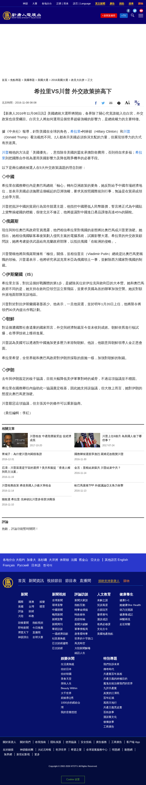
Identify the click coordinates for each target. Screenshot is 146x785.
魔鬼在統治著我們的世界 (118, 683)
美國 (20, 606)
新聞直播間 (109, 15)
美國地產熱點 (105, 633)
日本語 (35, 565)
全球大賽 (38, 637)
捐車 (131, 3)
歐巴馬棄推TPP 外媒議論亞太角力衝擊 (98, 485)
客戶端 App (133, 742)
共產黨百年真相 (112, 673)
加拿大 (31, 559)
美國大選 (43, 79)
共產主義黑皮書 (112, 707)
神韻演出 (23, 637)
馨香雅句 (102, 614)
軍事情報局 (81, 628)
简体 (65, 3)
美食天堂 (66, 678)
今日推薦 (38, 627)
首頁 (4, 79)
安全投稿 (86, 742)
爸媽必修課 (103, 624)
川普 (126, 131)
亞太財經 (57, 648)
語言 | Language (82, 3)
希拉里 (75, 131)
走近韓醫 (125, 624)
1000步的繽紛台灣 (70, 705)
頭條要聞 (23, 622)
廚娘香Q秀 (67, 697)
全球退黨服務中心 (96, 749)
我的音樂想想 (69, 712)
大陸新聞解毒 (82, 648)
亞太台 (95, 559)
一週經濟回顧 (60, 633)
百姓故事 (108, 712)
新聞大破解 (81, 624)
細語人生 (80, 652)
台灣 (31, 606)
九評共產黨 (110, 688)
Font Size (127, 102)
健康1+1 (124, 600)
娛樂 (42, 601)
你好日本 (66, 669)
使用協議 (71, 742)
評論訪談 (81, 594)
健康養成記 (126, 614)
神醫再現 (125, 619)
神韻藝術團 (26, 749)
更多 (37, 754)
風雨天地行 (110, 702)
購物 (140, 3)
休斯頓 (64, 559)
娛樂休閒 (68, 658)
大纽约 (20, 559)
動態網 (129, 749)
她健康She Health (130, 604)
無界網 (8, 754)
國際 (20, 601)
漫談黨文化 (110, 716)
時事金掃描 (81, 609)
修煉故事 (108, 721)
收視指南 (40, 742)
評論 (20, 611)
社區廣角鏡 (58, 638)
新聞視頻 (59, 594)
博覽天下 (23, 632)
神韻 (25, 3)
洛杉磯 (42, 559)
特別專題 (110, 658)
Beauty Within (69, 688)
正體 (58, 3)
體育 (42, 606)
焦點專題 (15, 79)
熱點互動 (80, 604)
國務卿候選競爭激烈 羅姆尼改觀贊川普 (99, 454)
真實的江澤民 (111, 693)
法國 (74, 559)
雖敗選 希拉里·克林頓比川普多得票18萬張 (28, 499)
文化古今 (102, 628)
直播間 (85, 581)
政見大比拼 (77, 79)
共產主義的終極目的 (115, 678)
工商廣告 (108, 726)
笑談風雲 (102, 604)
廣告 (112, 3)
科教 (31, 616)
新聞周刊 (57, 624)
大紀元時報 (44, 749)
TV (124, 15)
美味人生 (66, 683)
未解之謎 (102, 600)
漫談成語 (102, 619)
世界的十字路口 (84, 638)
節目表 (71, 581)
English (123, 559)
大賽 (34, 3)
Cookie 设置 (73, 779)
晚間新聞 (57, 614)
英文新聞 (100, 3)
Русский (23, 565)
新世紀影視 (23, 754)
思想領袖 (80, 619)
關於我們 (25, 742)
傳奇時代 (108, 669)
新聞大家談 (81, 600)
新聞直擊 (57, 619)
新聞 (24, 594)
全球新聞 (57, 600)
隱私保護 (55, 742)
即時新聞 (23, 627)
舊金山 (83, 559)
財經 (31, 611)
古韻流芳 (102, 609)
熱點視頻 (38, 622)
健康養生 (126, 594)
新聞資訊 (36, 581)
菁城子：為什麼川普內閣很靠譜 (22, 454)
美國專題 (29, 79)
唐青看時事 (81, 633)
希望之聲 (76, 749)
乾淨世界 (61, 749)
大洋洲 (53, 559)
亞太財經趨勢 (60, 643)
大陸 (20, 616)
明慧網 (116, 749)
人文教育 (104, 594)
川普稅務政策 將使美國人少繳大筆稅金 (26, 485)
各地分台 (47, 3)
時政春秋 (80, 614)
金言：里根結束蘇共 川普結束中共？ (97, 467)
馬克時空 (80, 643)
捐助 (121, 3)
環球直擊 (57, 604)
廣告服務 (101, 742)
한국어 (47, 565)
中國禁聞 (57, 609)
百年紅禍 (108, 697)
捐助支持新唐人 (109, 581)
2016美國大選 (59, 79)
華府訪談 (57, 628)
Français (9, 565)
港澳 (31, 601)
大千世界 (66, 693)
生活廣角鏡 (67, 664)
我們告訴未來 (111, 664)
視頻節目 (54, 581)
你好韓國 (66, 673)
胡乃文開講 (126, 609)
